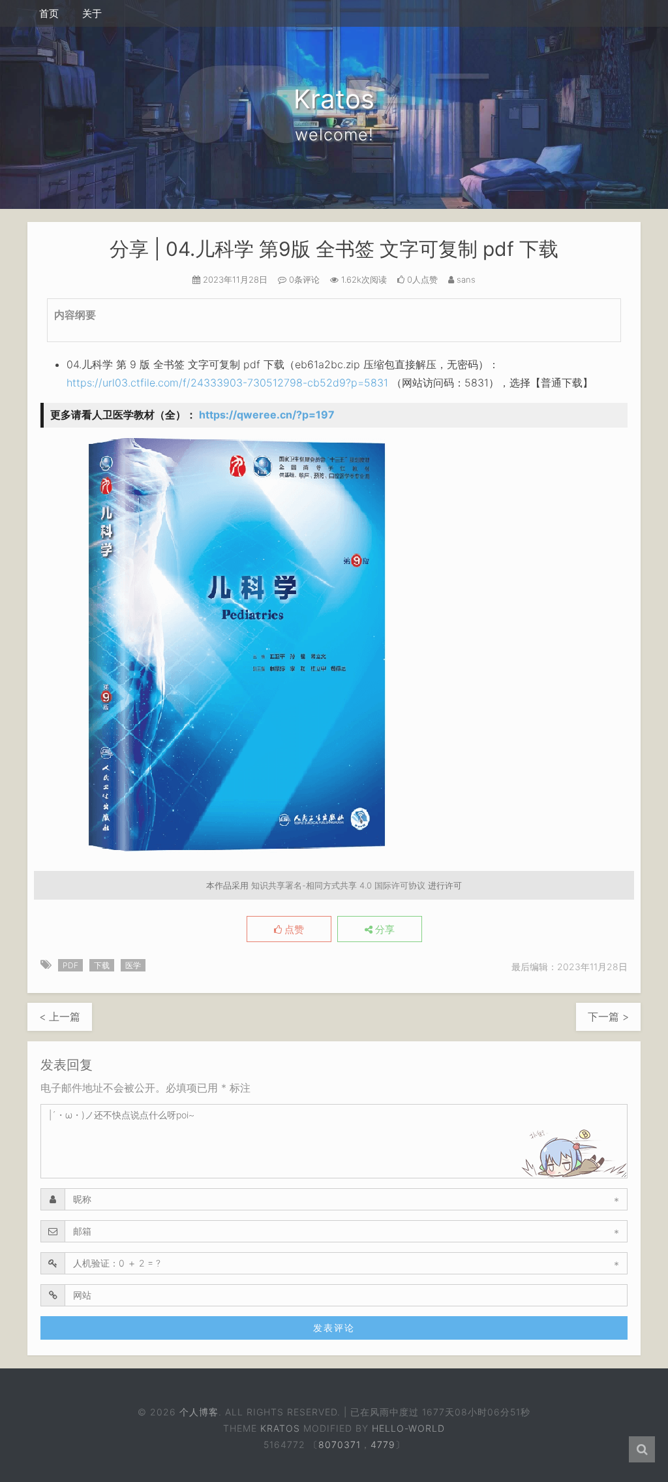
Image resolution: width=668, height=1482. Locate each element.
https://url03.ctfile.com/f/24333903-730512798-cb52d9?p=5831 (227, 382)
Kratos (280, 1428)
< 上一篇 (59, 1016)
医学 (133, 965)
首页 (49, 13)
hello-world (408, 1428)
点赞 (293, 930)
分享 (383, 930)
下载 (102, 965)
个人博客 (198, 1411)
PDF (70, 965)
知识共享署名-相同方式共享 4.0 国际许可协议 (338, 885)
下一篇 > (608, 1016)
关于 (92, 13)
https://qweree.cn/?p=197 (267, 414)
